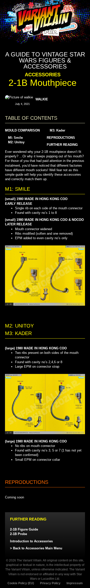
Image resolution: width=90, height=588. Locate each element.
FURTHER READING (62, 145)
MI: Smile (15, 138)
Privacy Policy (50, 583)
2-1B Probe (18, 534)
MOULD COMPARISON (22, 130)
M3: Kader (57, 130)
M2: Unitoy (16, 142)
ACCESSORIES (42, 74)
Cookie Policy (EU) (21, 583)
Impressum (74, 583)
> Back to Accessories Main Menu (36, 548)
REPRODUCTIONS (61, 138)
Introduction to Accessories (31, 541)
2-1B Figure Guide (24, 529)
